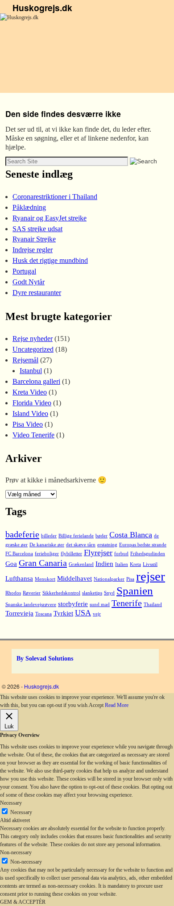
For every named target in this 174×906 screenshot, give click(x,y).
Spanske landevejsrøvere (30, 604)
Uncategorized (33, 349)
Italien (121, 564)
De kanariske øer (46, 544)
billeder (49, 535)
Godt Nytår (28, 282)
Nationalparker (109, 579)
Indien (104, 563)
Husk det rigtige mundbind (50, 260)
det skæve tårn (80, 544)
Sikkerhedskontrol (61, 592)
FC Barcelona (19, 553)
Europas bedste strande (142, 544)
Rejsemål (25, 360)
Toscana (43, 613)
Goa (11, 563)
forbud (121, 553)
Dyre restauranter (36, 292)
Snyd (109, 592)
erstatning (107, 544)
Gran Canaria (43, 563)
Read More (116, 705)
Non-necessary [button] (16, 852)
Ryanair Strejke (34, 239)
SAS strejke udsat (37, 229)
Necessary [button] (11, 803)
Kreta (135, 564)
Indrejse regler (32, 250)
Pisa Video (27, 424)
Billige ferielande (76, 535)
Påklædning (29, 207)
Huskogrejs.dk (42, 7)
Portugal (24, 271)
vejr (97, 613)
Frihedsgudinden (147, 553)
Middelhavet (74, 578)
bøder (101, 535)
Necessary (21, 812)
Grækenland (81, 564)
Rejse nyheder (32, 338)
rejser (150, 576)
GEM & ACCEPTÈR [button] (23, 902)
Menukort (45, 579)
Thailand (153, 604)
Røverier (32, 592)
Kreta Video (29, 392)
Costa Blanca (130, 534)
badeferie (22, 534)
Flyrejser (98, 552)
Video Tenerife (33, 435)
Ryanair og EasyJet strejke (49, 218)
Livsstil (150, 564)
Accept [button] (96, 705)
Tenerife (127, 603)
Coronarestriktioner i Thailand (54, 196)
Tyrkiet (63, 613)
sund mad (100, 604)
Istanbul (31, 370)
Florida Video (31, 403)
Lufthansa (19, 578)
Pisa (130, 579)
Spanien (134, 591)
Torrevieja (19, 613)
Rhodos (13, 592)
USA (83, 612)
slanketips (92, 592)
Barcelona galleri (36, 381)
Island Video (30, 413)
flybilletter (71, 553)
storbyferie (73, 603)
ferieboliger (47, 553)
